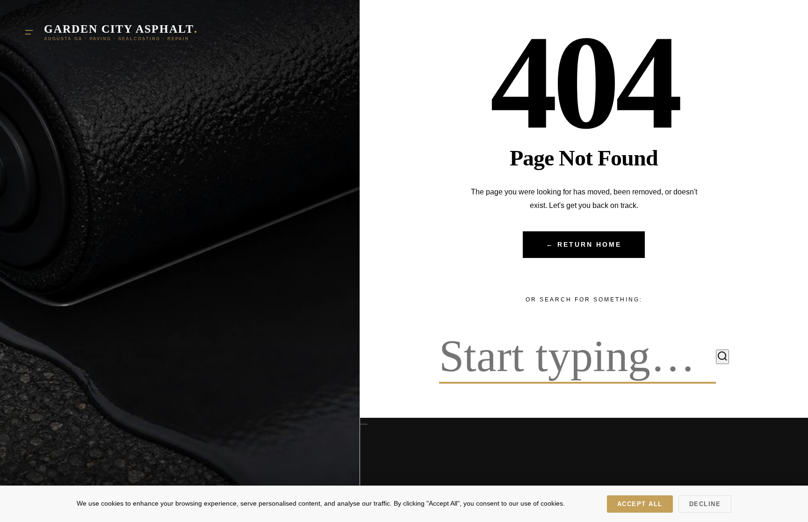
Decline (705, 504)
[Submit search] (722, 357)
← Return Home (583, 244)
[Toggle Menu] (29, 32)
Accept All (640, 504)
